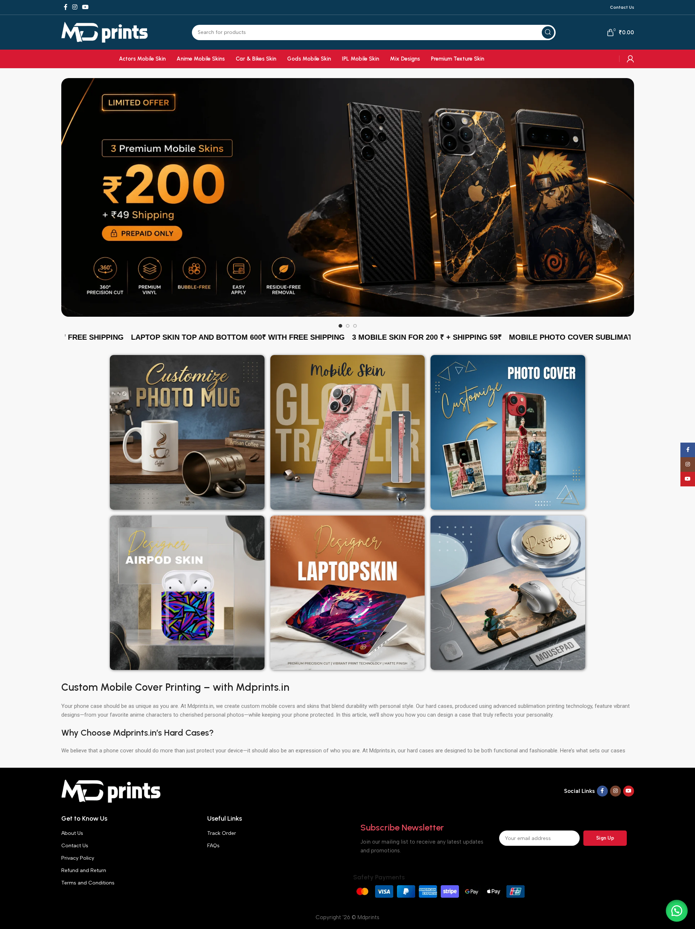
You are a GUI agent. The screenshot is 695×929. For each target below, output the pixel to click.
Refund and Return (83, 870)
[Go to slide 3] (355, 326)
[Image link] (111, 790)
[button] (677, 911)
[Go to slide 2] (348, 326)
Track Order (221, 833)
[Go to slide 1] (340, 326)
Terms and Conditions (88, 883)
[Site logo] (104, 31)
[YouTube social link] (85, 7)
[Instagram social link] (75, 7)
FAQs (213, 846)
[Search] (548, 32)
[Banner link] (347, 197)
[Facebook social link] (65, 7)
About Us (72, 833)
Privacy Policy (77, 858)
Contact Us (74, 846)
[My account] (630, 58)
